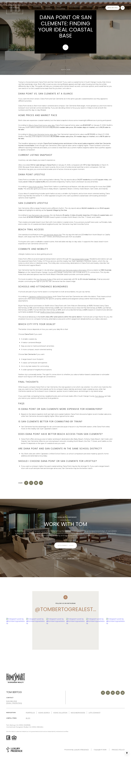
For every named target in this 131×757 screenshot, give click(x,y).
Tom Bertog (99, 396)
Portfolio (37, 7)
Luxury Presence (81, 750)
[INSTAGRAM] (108, 693)
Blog (28, 718)
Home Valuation (60, 8)
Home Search (48, 8)
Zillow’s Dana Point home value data (42, 125)
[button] (65, 545)
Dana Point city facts (36, 187)
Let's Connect (101, 8)
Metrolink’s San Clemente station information (70, 270)
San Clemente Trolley (44, 279)
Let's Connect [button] (94, 713)
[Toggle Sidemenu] (123, 8)
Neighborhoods (76, 7)
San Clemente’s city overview (39, 215)
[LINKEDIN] (113, 693)
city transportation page (80, 259)
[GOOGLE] (118, 693)
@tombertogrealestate (68, 609)
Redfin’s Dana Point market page (52, 312)
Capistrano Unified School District (40, 296)
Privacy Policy (118, 750)
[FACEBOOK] (103, 693)
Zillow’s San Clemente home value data (43, 134)
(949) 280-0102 (113, 8)
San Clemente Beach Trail (52, 235)
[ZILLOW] (123, 693)
